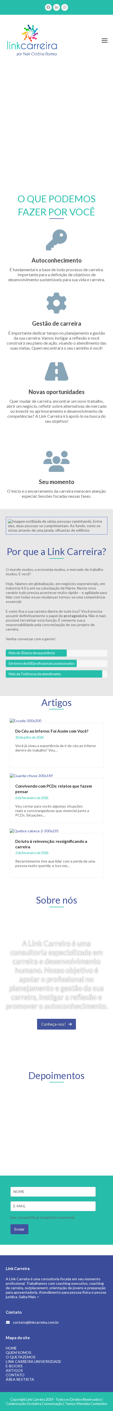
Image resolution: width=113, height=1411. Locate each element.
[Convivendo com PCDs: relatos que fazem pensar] (31, 775)
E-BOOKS (14, 1366)
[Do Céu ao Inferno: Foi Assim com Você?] (25, 720)
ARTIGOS (14, 1370)
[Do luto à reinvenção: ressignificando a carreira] (34, 830)
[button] (104, 40)
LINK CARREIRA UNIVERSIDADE (33, 1361)
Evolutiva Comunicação (45, 1404)
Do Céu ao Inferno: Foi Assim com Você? (51, 731)
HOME (11, 1348)
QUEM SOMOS (18, 1352)
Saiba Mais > (29, 1296)
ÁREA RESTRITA (20, 1379)
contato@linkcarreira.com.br (36, 1322)
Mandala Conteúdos (92, 1404)
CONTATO (15, 1375)
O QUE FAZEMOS (20, 1357)
